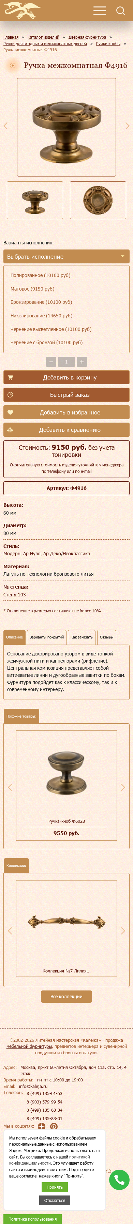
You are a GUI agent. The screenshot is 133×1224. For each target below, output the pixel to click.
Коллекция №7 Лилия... (67, 970)
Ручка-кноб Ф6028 (66, 821)
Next (127, 125)
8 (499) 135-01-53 (44, 1093)
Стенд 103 (14, 594)
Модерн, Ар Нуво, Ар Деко (32, 553)
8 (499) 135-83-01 (44, 1118)
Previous (5, 125)
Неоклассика (76, 553)
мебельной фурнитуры (29, 1046)
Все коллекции (66, 996)
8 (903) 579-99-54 (44, 1102)
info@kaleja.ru (33, 1086)
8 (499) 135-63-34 (44, 1110)
